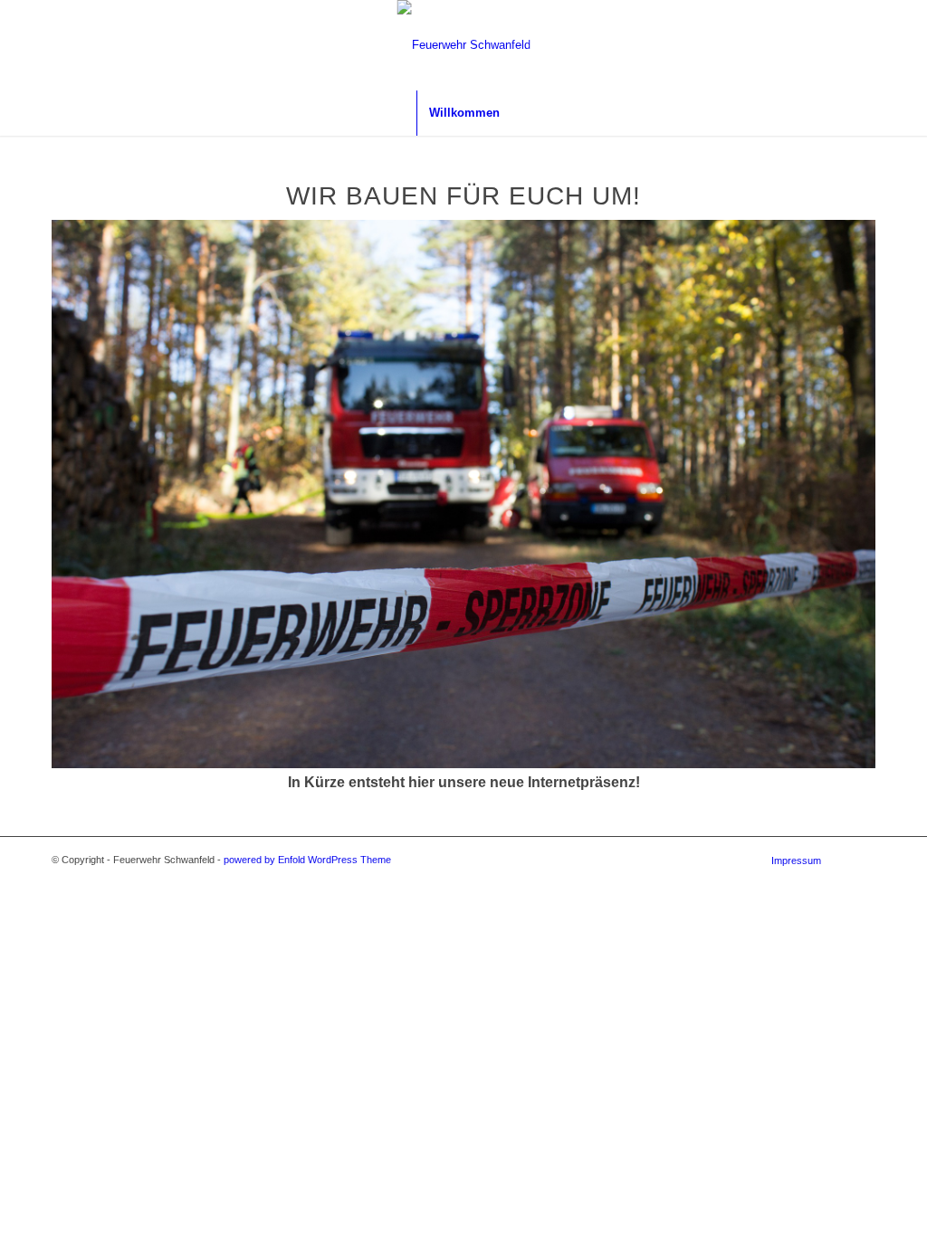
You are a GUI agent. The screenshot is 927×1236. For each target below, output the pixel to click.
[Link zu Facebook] (895, 45)
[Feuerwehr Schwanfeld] (463, 45)
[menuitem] (463, 113)
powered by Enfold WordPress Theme (307, 859)
